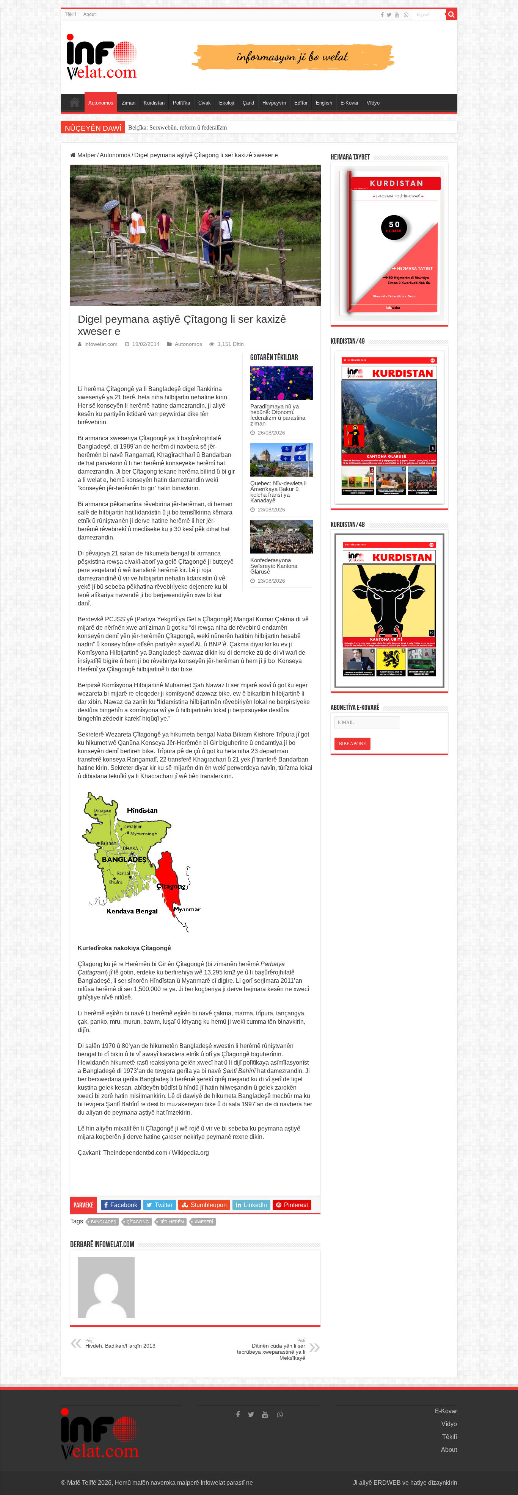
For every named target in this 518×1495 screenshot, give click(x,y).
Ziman (128, 103)
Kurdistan (154, 103)
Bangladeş (103, 1222)
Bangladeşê (164, 652)
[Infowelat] (259, 56)
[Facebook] (382, 14)
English (324, 103)
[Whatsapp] (406, 14)
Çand (248, 103)
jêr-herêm (172, 1222)
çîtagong (138, 1222)
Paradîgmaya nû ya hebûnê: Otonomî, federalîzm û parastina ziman (277, 415)
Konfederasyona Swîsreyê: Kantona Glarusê (273, 566)
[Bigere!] (451, 14)
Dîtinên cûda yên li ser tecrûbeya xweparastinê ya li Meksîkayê (271, 1349)
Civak (204, 103)
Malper (86, 155)
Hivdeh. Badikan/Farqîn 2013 (120, 1343)
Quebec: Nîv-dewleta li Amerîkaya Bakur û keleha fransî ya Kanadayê (278, 492)
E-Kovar (349, 103)
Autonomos (100, 103)
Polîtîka (181, 103)
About (89, 14)
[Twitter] (389, 14)
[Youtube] (397, 14)
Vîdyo (373, 103)
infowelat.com (101, 344)
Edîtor (301, 103)
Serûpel (75, 102)
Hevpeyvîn (274, 103)
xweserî (204, 1222)
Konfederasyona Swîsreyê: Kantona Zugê (178, 127)
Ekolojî (226, 103)
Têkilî (70, 14)
